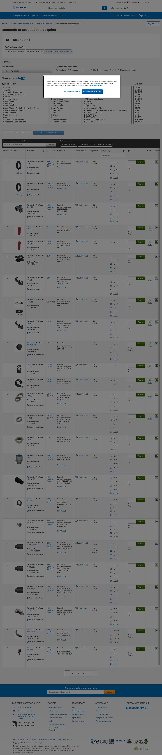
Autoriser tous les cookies (92, 91)
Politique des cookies (95, 85)
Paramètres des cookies (72, 91)
